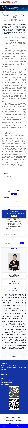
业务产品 (10, 426)
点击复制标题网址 (14, 19)
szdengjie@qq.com (8, 382)
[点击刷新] (17, 191)
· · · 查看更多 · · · (14, 356)
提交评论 (14, 194)
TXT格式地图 (17, 423)
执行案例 (6, 12)
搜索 (22, 243)
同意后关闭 (14, 215)
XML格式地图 (11, 423)
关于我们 (3, 426)
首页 (3, 12)
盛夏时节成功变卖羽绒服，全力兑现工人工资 (17, 234)
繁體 (16, 2)
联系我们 (17, 426)
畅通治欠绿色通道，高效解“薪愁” (14, 238)
